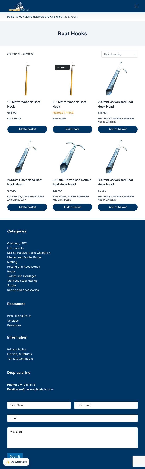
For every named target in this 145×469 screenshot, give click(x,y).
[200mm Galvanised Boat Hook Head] (118, 78)
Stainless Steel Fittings (22, 280)
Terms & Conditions (20, 358)
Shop (19, 16)
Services (13, 320)
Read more (72, 129)
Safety (11, 285)
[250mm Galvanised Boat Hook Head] (27, 156)
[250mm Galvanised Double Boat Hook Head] (72, 156)
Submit (15, 456)
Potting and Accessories (23, 266)
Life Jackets (15, 248)
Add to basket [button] (27, 129)
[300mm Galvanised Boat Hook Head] (118, 156)
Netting (12, 262)
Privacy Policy (16, 349)
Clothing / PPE (17, 243)
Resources (14, 325)
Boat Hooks (14, 118)
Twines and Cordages (21, 276)
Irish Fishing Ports (19, 316)
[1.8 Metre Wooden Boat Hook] (27, 78)
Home (10, 16)
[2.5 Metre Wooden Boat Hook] (72, 78)
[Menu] (136, 6)
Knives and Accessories (23, 290)
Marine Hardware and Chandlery (43, 16)
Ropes (11, 271)
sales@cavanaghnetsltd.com (35, 389)
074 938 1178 (27, 384)
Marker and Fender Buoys (24, 257)
